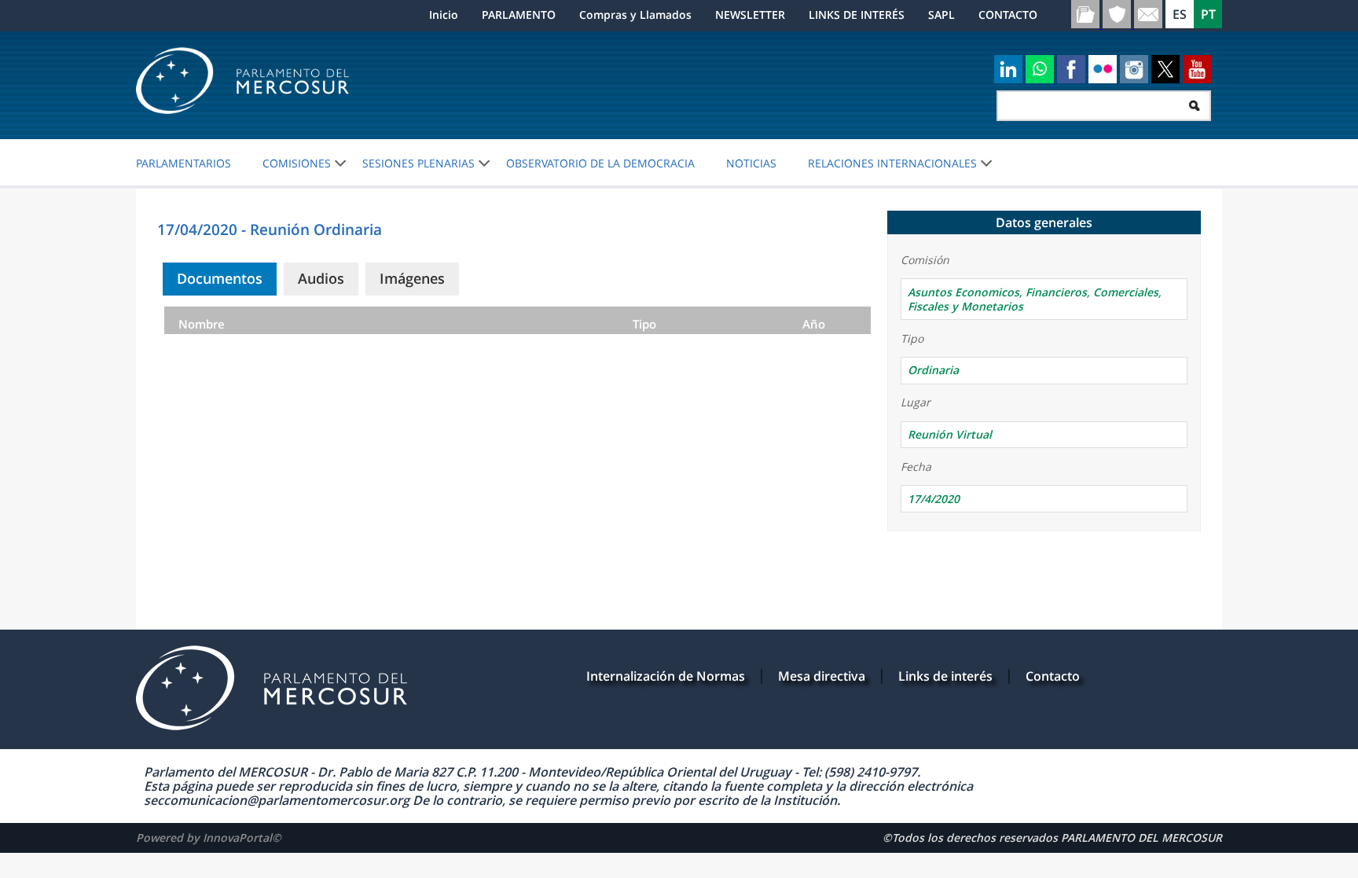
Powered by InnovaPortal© (208, 837)
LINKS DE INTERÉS (857, 14)
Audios (321, 278)
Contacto (1053, 676)
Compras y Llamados (635, 14)
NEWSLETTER (750, 14)
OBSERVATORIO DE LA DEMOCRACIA (600, 163)
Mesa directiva (821, 676)
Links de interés (945, 676)
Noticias (751, 163)
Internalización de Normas (665, 676)
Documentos (219, 278)
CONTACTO (1007, 14)
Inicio (443, 14)
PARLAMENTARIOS (183, 163)
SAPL (941, 14)
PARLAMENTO (519, 14)
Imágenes (412, 278)
